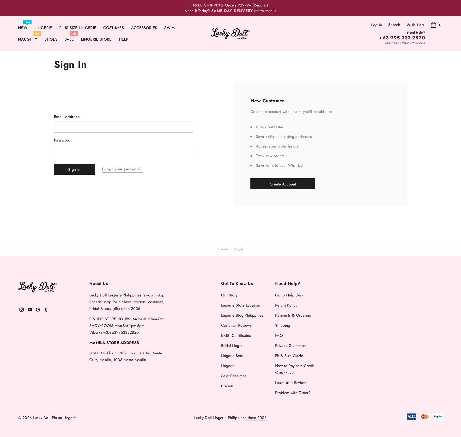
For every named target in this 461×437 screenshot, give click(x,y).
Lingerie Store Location (240, 305)
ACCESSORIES (144, 28)
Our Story (229, 295)
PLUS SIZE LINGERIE (77, 28)
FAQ (279, 335)
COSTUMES (113, 28)
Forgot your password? (122, 169)
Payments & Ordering (293, 315)
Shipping (282, 325)
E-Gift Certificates (236, 335)
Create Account (283, 184)
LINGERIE (43, 28)
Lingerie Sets (232, 355)
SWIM (169, 28)
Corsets (227, 386)
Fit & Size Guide (289, 355)
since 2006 (256, 417)
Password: (63, 140)
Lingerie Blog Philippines (242, 315)
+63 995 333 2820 (402, 38)
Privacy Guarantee (290, 345)
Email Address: (67, 116)
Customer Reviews (236, 325)
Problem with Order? (293, 392)
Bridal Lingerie (233, 345)
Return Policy (286, 305)
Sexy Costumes (233, 376)
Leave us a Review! (291, 382)
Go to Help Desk (289, 295)
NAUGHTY (27, 39)
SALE (69, 39)
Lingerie (228, 366)
